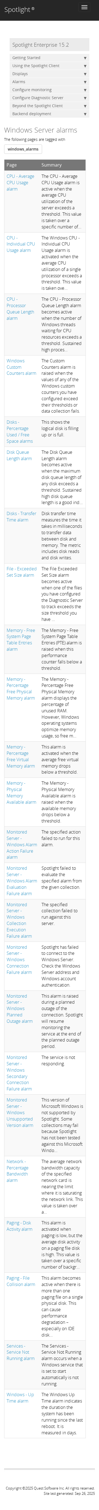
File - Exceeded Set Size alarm (22, 572)
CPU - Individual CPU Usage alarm (21, 244)
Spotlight (19, 9)
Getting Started (26, 57)
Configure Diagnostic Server (38, 97)
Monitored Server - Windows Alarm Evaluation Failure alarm (22, 880)
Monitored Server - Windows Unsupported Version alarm (20, 1112)
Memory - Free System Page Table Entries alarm (21, 639)
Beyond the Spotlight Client (37, 105)
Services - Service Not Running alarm (21, 1352)
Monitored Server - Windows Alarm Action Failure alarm (22, 844)
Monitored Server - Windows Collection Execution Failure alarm (19, 920)
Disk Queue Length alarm (19, 455)
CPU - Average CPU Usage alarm (20, 182)
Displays (20, 73)
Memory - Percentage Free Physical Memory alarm (21, 688)
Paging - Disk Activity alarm (19, 1226)
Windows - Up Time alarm (20, 1398)
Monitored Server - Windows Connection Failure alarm (19, 959)
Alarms (18, 81)
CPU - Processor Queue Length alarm (20, 308)
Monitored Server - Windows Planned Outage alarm (20, 1008)
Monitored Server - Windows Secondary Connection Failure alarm (19, 1073)
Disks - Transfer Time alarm (21, 516)
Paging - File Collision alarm (21, 1281)
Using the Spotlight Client (35, 65)
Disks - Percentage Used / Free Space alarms (20, 431)
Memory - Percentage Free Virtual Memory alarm (21, 756)
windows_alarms (23, 149)
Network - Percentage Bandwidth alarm (18, 1171)
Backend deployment (31, 113)
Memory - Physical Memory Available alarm (21, 792)
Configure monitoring (32, 89)
